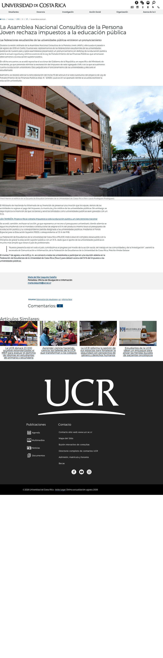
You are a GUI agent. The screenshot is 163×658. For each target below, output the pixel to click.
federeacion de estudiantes (47, 299)
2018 (18, 19)
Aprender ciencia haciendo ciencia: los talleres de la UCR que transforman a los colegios (58, 350)
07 (27, 19)
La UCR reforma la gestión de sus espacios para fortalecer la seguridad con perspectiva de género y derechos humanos (98, 351)
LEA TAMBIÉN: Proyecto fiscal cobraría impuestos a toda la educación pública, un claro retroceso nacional (48, 219)
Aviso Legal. (60, 489)
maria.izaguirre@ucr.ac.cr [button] (39, 283)
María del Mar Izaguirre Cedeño (42, 277)
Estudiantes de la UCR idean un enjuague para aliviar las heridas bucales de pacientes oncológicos (138, 351)
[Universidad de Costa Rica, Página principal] (34, 5)
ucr (59, 299)
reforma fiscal (67, 299)
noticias (11, 19)
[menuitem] (132, 7)
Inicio (3, 19)
